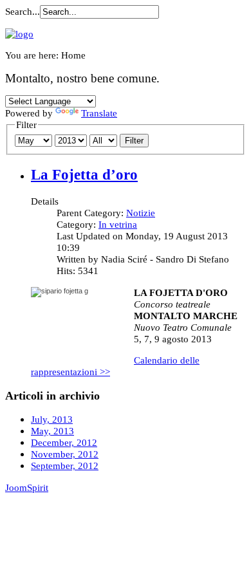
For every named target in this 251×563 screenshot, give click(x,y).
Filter (134, 140)
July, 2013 (52, 419)
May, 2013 (52, 430)
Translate (99, 112)
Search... (22, 11)
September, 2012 (64, 465)
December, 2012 (64, 442)
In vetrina (117, 224)
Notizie (140, 212)
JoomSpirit (26, 487)
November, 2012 (64, 453)
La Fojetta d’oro (84, 175)
